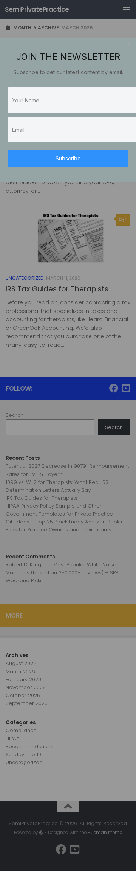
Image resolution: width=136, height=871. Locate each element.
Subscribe (68, 158)
